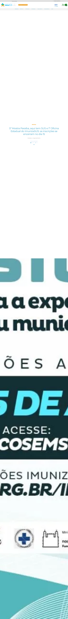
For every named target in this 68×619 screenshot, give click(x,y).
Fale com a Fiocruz (14, 1)
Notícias (34, 124)
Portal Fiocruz (8, 1)
